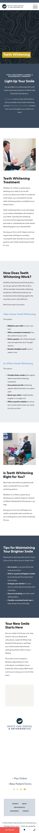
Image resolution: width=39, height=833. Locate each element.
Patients (15, 804)
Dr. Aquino (9, 99)
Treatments (14, 811)
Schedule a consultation (19, 106)
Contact (26, 811)
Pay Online (20, 778)
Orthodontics (19, 807)
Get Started (9, 830)
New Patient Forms (20, 784)
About (24, 804)
